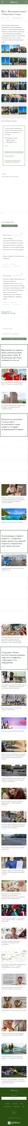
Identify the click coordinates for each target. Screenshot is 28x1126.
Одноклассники (7, 1106)
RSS (24, 1106)
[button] (14, 152)
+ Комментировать (9, 225)
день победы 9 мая (7, 176)
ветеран (16, 176)
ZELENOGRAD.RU (18, 18)
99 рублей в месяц (11, 138)
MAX (21, 1103)
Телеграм (8, 1103)
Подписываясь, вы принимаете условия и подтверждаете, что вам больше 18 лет (13, 161)
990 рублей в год (11, 142)
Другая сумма (10, 140)
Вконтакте (15, 1103)
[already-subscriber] (14, 156)
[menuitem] (7, 1103)
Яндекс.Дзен (17, 1106)
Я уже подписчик (9, 156)
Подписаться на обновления (11, 333)
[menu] (13, 339)
